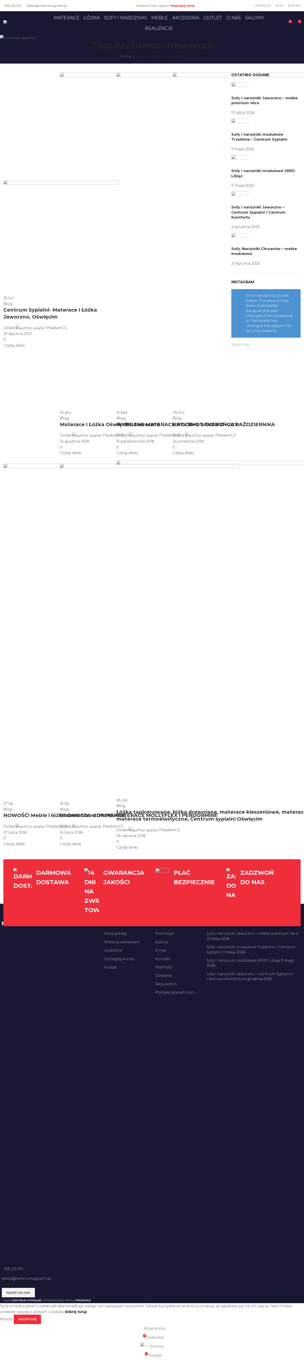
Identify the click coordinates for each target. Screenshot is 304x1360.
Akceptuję (27, 1319)
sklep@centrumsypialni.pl (47, 6)
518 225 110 (13, 6)
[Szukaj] (280, 23)
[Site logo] (21, 23)
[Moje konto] (249, 5)
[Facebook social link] (74, 5)
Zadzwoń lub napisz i (165, 6)
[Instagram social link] (80, 5)
